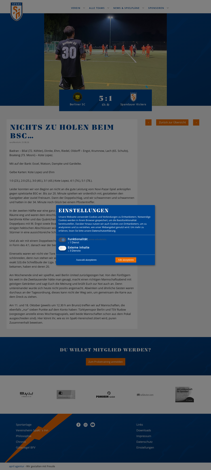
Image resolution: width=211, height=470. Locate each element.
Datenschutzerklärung (103, 230)
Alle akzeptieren (126, 259)
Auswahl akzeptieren (86, 259)
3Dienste (74, 250)
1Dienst (73, 242)
